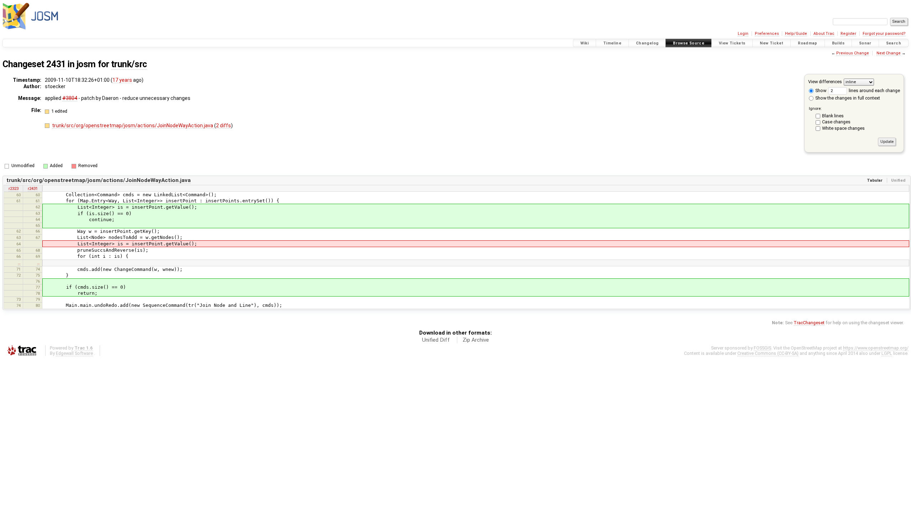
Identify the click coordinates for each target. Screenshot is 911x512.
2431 (55, 64)
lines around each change (874, 90)
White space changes (843, 128)
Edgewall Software (74, 353)
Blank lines (833, 115)
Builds (838, 43)
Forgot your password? (884, 33)
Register (848, 33)
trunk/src (129, 64)
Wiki (584, 43)
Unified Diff (436, 340)
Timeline (612, 43)
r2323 (14, 188)
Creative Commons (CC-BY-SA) (768, 353)
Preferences (767, 33)
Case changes (836, 121)
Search (893, 43)
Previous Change (852, 53)
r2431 (33, 188)
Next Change (888, 53)
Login (743, 33)
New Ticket (771, 43)
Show (820, 90)
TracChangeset (809, 322)
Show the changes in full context (847, 98)
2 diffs (223, 125)
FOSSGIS (762, 348)
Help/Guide (796, 33)
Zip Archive (476, 340)
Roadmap (807, 43)
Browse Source (688, 43)
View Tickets (732, 43)
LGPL (886, 353)
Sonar (865, 43)
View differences (825, 81)
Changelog (647, 43)
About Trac (823, 33)
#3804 (69, 98)
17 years (122, 80)
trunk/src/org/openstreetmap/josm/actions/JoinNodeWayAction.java (133, 125)
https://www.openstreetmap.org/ (876, 348)
